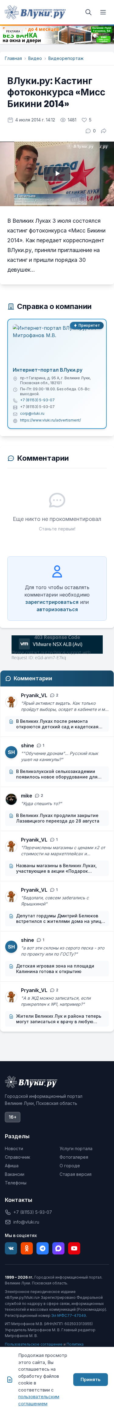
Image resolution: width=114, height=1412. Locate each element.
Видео (35, 58)
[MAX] (58, 1248)
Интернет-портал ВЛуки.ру (47, 370)
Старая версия (76, 1174)
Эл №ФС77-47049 (68, 1315)
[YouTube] (74, 1248)
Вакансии (14, 1174)
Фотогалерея (74, 1157)
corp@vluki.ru (32, 413)
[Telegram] (42, 1248)
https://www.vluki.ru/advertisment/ (50, 420)
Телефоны (15, 1182)
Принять (91, 1379)
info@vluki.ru (26, 1221)
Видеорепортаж (66, 58)
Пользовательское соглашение (34, 1344)
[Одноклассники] (27, 1248)
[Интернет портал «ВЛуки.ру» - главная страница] (35, 12)
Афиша (12, 1165)
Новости (14, 1148)
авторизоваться (57, 609)
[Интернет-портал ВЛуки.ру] (57, 343)
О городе (70, 1165)
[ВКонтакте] (11, 1248)
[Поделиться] (104, 131)
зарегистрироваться (51, 602)
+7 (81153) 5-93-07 (37, 400)
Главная (13, 58)
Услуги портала (76, 1148)
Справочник (17, 1157)
